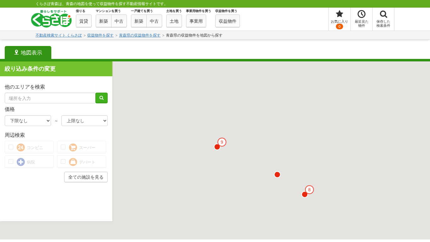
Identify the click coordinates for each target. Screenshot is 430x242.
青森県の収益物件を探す (140, 35)
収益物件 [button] (227, 21)
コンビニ (34, 147)
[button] (277, 174)
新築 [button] (103, 21)
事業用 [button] (196, 21)
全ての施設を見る (86, 177)
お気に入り (339, 24)
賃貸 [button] (83, 21)
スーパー (86, 147)
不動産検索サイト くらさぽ (59, 35)
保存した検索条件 (383, 23)
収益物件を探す (100, 35)
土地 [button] (174, 21)
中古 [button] (119, 21)
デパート (86, 161)
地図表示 (30, 52)
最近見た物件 (362, 23)
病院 (30, 161)
